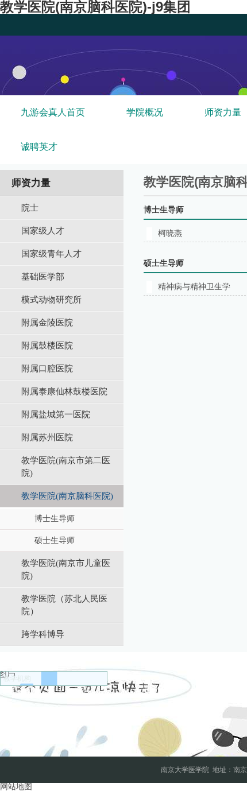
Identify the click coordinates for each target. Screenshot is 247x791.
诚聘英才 (39, 147)
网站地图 (16, 786)
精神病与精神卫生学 (194, 286)
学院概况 (144, 112)
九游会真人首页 (53, 112)
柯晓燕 (170, 233)
